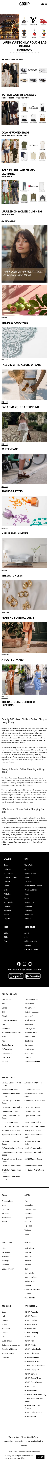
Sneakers (28, 1213)
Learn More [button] (20, 1458)
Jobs (26, 937)
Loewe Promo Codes (32, 1122)
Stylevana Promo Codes (11, 1166)
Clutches (5, 1209)
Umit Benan (6, 1057)
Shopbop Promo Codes (33, 1152)
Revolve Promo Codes (32, 1148)
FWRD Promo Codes (32, 1107)
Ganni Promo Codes (10, 1111)
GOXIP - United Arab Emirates (32, 1406)
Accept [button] (40, 1457)
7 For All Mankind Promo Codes (11, 1084)
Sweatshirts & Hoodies (33, 886)
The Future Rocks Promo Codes (11, 1171)
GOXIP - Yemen (30, 1416)
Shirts (26, 869)
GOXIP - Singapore (31, 1370)
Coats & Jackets (10, 877)
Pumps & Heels (30, 1209)
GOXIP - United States (32, 1412)
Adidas (4, 1004)
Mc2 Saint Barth (30, 1033)
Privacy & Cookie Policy (30, 1437)
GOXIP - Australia (31, 1312)
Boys (6, 941)
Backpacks (6, 1218)
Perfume (27, 1285)
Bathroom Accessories (11, 1345)
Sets (3, 1337)
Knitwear (7, 869)
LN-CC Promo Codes (10, 1122)
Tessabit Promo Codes (33, 1166)
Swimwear (8, 911)
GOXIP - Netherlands (32, 1349)
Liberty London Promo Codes (10, 1116)
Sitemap (23, 1445)
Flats (26, 1201)
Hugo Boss (28, 1024)
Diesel (4, 1016)
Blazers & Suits (30, 873)
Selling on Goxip (30, 941)
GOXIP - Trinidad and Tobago (35, 1395)
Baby (6, 933)
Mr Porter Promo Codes (11, 1131)
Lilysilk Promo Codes (32, 1115)
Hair (3, 1316)
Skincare (27, 1252)
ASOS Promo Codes (32, 1090)
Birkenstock (29, 1004)
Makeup (27, 1265)
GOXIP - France (30, 1328)
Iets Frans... (6, 1029)
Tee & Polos (28, 865)
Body (4, 1312)
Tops (6, 865)
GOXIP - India (29, 1337)
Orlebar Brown (7, 1045)
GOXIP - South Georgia (33, 1382)
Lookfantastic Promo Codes (13, 1126)
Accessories (8, 902)
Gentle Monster (30, 1020)
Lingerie (7, 919)
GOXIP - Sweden (30, 1390)
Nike (3, 1041)
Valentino (28, 1057)
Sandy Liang (29, 1053)
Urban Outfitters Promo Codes (11, 1178)
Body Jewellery (8, 1269)
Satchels (5, 1213)
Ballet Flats (28, 1205)
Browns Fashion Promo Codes (11, 1095)
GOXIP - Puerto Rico (32, 1362)
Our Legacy (28, 1045)
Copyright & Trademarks (13, 1441)
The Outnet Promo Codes (34, 1170)
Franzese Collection (9, 1020)
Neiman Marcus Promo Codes (33, 1136)
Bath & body (29, 1248)
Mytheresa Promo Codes (11, 1135)
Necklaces (6, 1252)
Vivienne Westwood (32, 1062)
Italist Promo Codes (32, 1111)
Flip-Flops (28, 1226)
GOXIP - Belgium (30, 1320)
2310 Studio (6, 1000)
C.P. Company (29, 1008)
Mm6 (4, 1037)
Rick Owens (29, 1049)
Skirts (6, 890)
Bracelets (5, 1257)
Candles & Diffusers (32, 1290)
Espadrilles (28, 1218)
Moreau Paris (29, 1037)
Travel (4, 1222)
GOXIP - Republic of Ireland (34, 1366)
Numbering (28, 1041)
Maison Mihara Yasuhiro (11, 1033)
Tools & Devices (30, 1281)
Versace (5, 1062)
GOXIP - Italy (29, 1341)
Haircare (27, 1261)
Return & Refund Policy (34, 1441)
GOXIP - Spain (29, 1386)
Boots (26, 1234)
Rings (4, 1248)
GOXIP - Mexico (30, 1345)
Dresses (7, 882)
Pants (6, 886)
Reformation (7, 1049)
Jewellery (7, 906)
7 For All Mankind (31, 1000)
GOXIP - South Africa (32, 1378)
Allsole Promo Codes (10, 1090)
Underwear (28, 915)
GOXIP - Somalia (30, 1374)
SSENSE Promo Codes (33, 1159)
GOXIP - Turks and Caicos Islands (34, 1400)
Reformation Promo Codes (12, 1148)
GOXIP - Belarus (30, 1316)
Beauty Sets (29, 1273)
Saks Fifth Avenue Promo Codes (12, 1153)
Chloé (4, 1012)
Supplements (29, 1298)
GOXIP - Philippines (31, 1357)
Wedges (27, 1230)
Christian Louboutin (32, 1012)
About (26, 933)
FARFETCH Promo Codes (11, 1107)
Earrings (5, 1261)
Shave (4, 1324)
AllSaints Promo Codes (33, 1083)
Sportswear (8, 873)
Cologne (5, 1333)
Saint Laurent (7, 1053)
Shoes (6, 915)
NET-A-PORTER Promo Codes (10, 1142)
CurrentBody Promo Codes (34, 1100)
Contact (27, 945)
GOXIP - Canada (30, 1324)
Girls (6, 937)
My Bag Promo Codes (32, 1131)
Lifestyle (27, 1294)
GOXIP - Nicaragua (31, 1353)
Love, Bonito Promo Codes (34, 1126)
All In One (7, 894)
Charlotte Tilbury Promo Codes (33, 1095)
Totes (4, 1205)
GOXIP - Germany (31, 1333)
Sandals (27, 1222)
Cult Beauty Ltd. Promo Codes (11, 1101)
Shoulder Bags (7, 1201)
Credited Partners (31, 949)
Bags (6, 898)
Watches (27, 919)
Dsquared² (28, 1016)
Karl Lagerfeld (29, 1029)
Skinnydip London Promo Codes (12, 1160)
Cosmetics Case (30, 1277)
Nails (26, 1269)
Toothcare (28, 1257)
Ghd (3, 1024)
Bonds (4, 1008)
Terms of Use (14, 1437)
